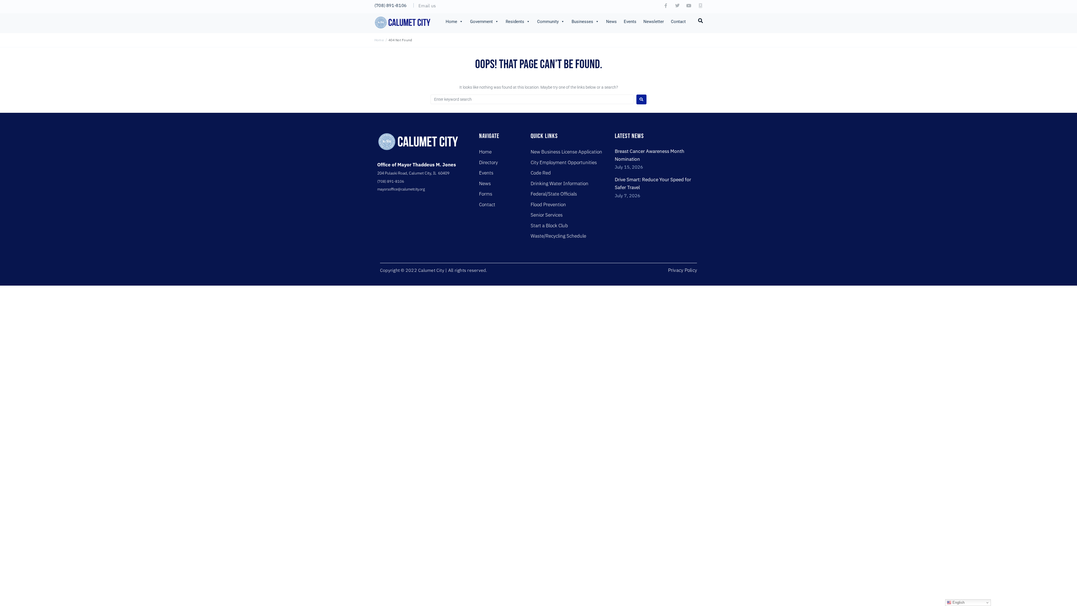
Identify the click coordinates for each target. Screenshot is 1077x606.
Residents (515, 21)
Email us (427, 5)
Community (548, 21)
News (611, 21)
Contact (678, 21)
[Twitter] (677, 5)
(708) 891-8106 (390, 5)
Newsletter (653, 21)
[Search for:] (532, 99)
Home (451, 21)
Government (481, 21)
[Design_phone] (700, 5)
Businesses (582, 21)
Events (630, 21)
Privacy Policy (682, 270)
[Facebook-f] (666, 5)
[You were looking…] (700, 20)
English (958, 602)
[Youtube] (689, 5)
